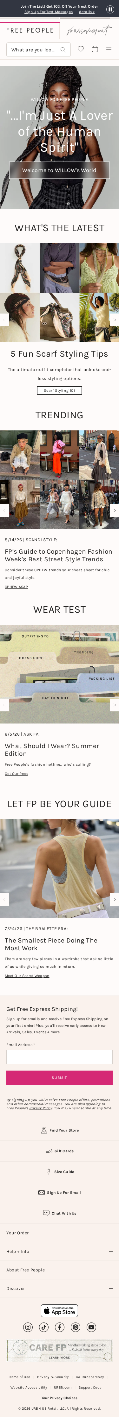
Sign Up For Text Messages (50, 12)
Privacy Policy (40, 1108)
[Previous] (5, 320)
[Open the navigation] (109, 49)
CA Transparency (90, 1377)
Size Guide (64, 1172)
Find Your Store (64, 1130)
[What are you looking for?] (63, 50)
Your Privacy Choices (60, 1398)
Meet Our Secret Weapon (27, 976)
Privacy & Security (53, 1377)
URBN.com (62, 1387)
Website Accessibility (28, 1387)
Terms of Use (19, 1377)
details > (87, 12)
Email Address (19, 1044)
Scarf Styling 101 (59, 390)
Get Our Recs (16, 773)
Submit (59, 1077)
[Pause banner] (110, 10)
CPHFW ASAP (16, 587)
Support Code (90, 1387)
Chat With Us (64, 1213)
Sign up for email (64, 1192)
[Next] (113, 320)
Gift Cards (64, 1151)
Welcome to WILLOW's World (59, 170)
